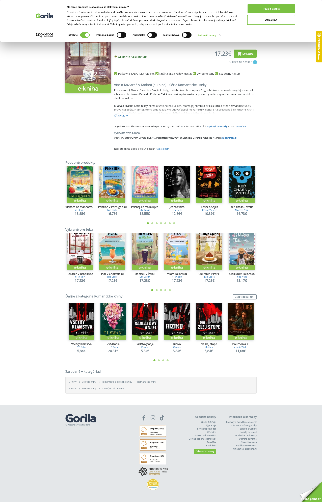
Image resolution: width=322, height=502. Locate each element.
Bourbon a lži (240, 344)
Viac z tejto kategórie (245, 296)
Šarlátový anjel (145, 344)
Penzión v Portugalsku (112, 207)
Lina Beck (177, 210)
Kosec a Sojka (209, 207)
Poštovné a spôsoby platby (244, 425)
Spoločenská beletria (112, 388)
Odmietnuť (271, 19)
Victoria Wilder (241, 347)
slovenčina (241, 126)
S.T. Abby (81, 347)
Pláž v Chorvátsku (112, 274)
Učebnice (211, 432)
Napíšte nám (162, 148)
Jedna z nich (177, 207)
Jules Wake (242, 276)
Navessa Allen (241, 210)
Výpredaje (211, 425)
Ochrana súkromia (248, 438)
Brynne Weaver (209, 210)
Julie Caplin (80, 210)
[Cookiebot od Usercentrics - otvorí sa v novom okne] (44, 35)
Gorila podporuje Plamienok (202, 438)
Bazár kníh (211, 445)
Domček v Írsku (144, 274)
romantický (222, 126)
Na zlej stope (209, 344)
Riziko (177, 344)
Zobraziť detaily (207, 35)
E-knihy (72, 381)
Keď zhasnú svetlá (241, 207)
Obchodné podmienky (246, 435)
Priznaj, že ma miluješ (144, 207)
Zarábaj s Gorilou (248, 428)
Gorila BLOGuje (208, 422)
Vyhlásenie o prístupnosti (245, 448)
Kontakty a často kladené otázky (241, 422)
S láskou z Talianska (242, 274)
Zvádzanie (113, 344)
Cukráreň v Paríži (209, 274)
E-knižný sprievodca (206, 428)
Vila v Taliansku (177, 274)
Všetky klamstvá (81, 344)
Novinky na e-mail (248, 432)
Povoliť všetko (271, 8)
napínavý (211, 126)
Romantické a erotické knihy (116, 381)
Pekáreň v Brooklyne (80, 274)
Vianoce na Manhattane (80, 207)
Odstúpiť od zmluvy (205, 451)
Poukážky (211, 442)
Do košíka (247, 53)
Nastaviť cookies (249, 442)
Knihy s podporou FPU (205, 435)
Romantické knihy (146, 381)
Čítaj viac (120, 115)
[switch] (121, 35)
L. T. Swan (113, 347)
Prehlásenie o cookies (246, 445)
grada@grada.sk (229, 137)
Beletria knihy (89, 381)
